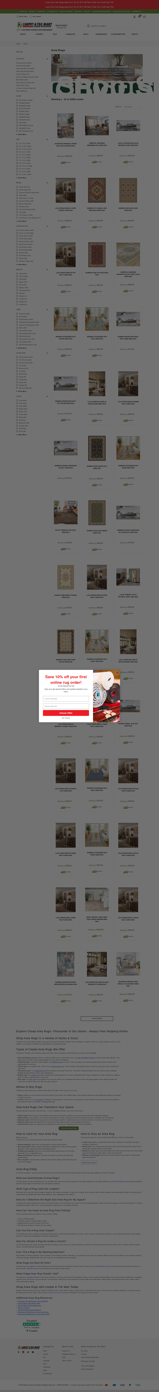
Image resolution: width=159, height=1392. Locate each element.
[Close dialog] (117, 672)
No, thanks (66, 718)
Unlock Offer (65, 712)
